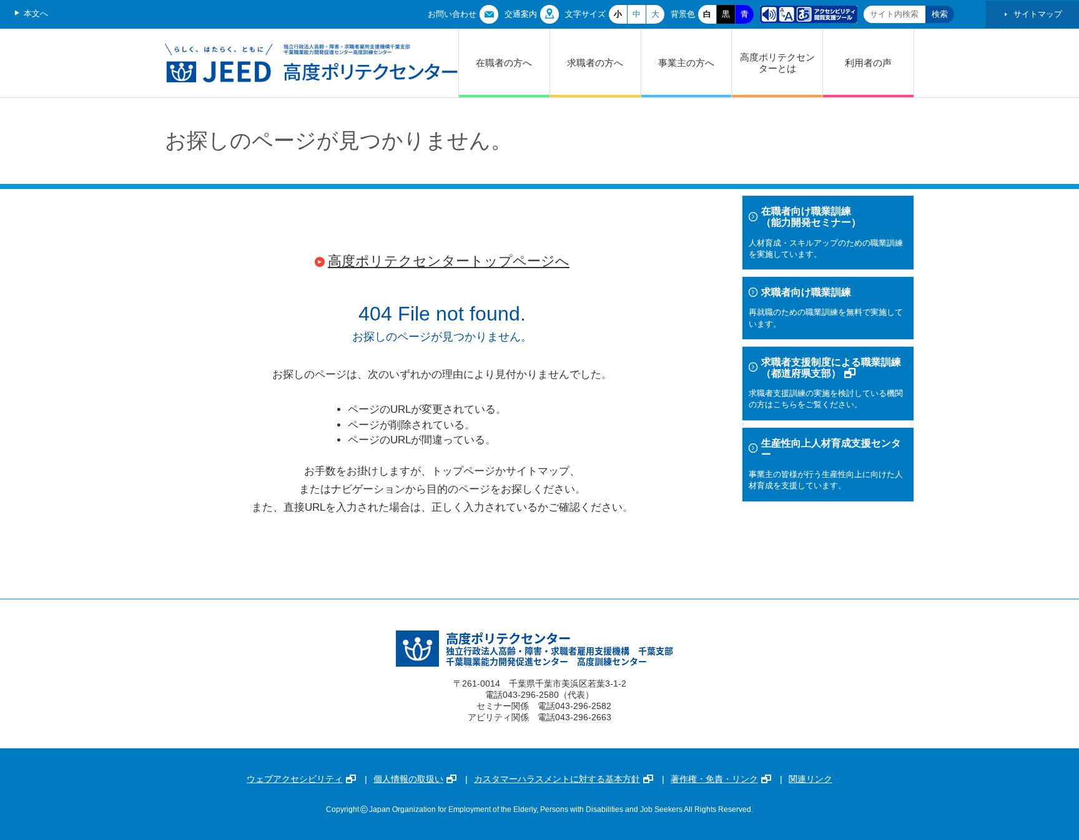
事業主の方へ (686, 62)
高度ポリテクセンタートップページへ (448, 261)
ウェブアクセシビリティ (295, 779)
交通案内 (521, 14)
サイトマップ (1037, 14)
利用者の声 (868, 62)
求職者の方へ (595, 62)
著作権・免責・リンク (714, 779)
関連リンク (810, 779)
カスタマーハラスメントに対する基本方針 (557, 779)
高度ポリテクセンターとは (777, 63)
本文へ (36, 13)
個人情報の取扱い (408, 779)
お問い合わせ (452, 14)
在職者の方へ (504, 62)
